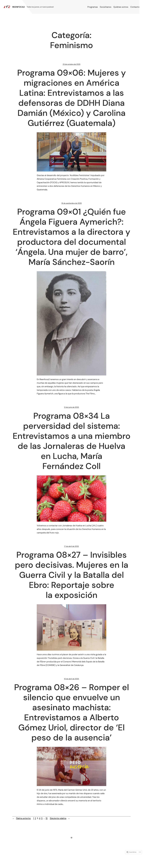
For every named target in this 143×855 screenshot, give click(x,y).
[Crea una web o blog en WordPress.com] (71, 837)
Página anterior (21, 818)
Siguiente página (60, 818)
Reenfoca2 (18, 7)
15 (47, 818)
